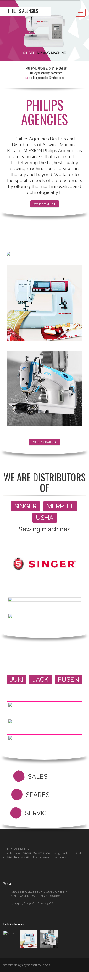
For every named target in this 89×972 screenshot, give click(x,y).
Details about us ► (44, 204)
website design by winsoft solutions (26, 965)
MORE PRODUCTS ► (44, 442)
